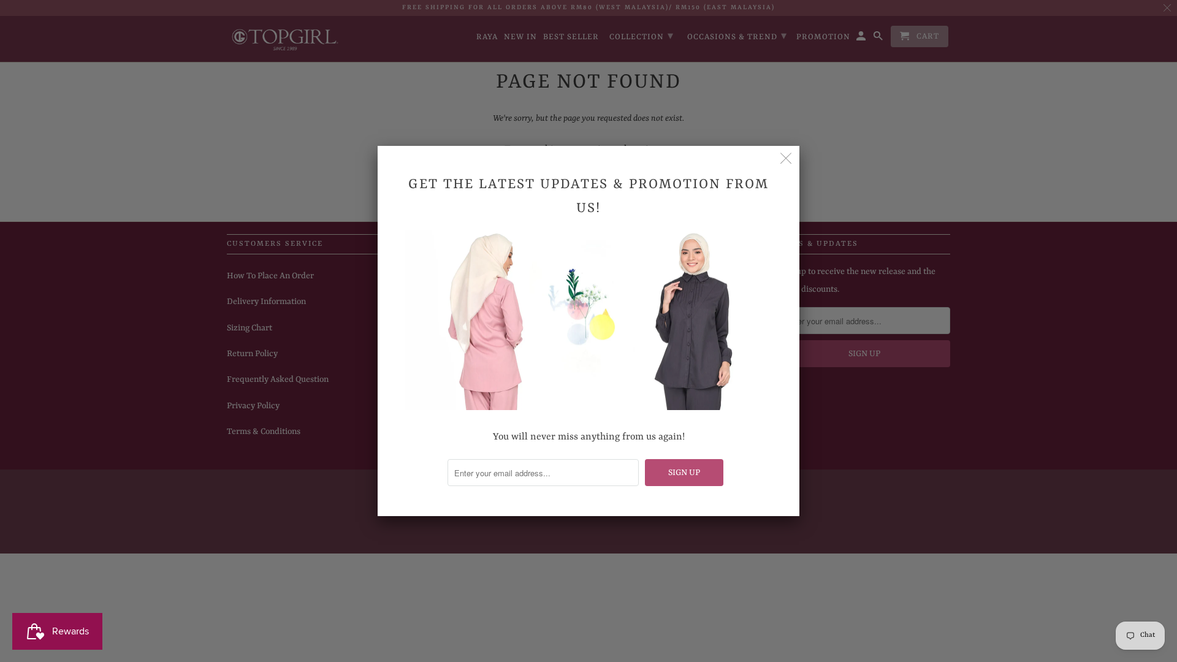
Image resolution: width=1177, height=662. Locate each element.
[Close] (785, 159)
